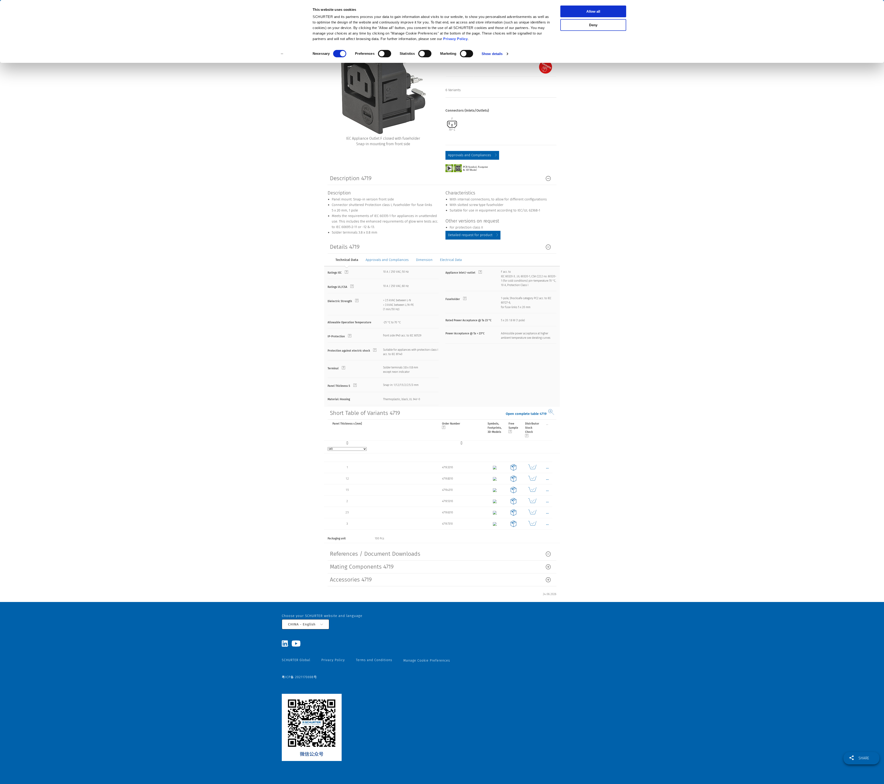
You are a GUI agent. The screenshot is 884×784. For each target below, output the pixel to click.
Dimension (424, 260)
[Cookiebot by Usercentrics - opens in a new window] (282, 53)
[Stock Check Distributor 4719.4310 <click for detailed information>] (532, 490)
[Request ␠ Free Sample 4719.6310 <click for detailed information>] (513, 512)
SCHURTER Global (296, 660)
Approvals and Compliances (469, 155)
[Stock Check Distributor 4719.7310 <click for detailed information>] (532, 524)
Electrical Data (451, 260)
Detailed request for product (470, 235)
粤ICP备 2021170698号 (299, 677)
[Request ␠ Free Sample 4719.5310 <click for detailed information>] (513, 501)
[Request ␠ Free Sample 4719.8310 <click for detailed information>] (513, 478)
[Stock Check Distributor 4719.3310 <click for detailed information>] (532, 467)
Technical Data (346, 260)
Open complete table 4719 (526, 414)
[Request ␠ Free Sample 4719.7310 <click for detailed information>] (513, 524)
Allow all (593, 11)
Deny (593, 25)
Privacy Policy (455, 39)
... (547, 424)
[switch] (384, 53)
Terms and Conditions (374, 660)
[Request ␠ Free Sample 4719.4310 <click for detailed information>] (513, 490)
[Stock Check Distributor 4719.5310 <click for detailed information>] (532, 501)
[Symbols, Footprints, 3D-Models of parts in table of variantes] (471, 168)
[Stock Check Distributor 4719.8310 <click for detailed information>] (532, 478)
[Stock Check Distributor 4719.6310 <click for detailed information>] (532, 512)
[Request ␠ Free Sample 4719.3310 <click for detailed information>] (513, 467)
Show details (492, 54)
